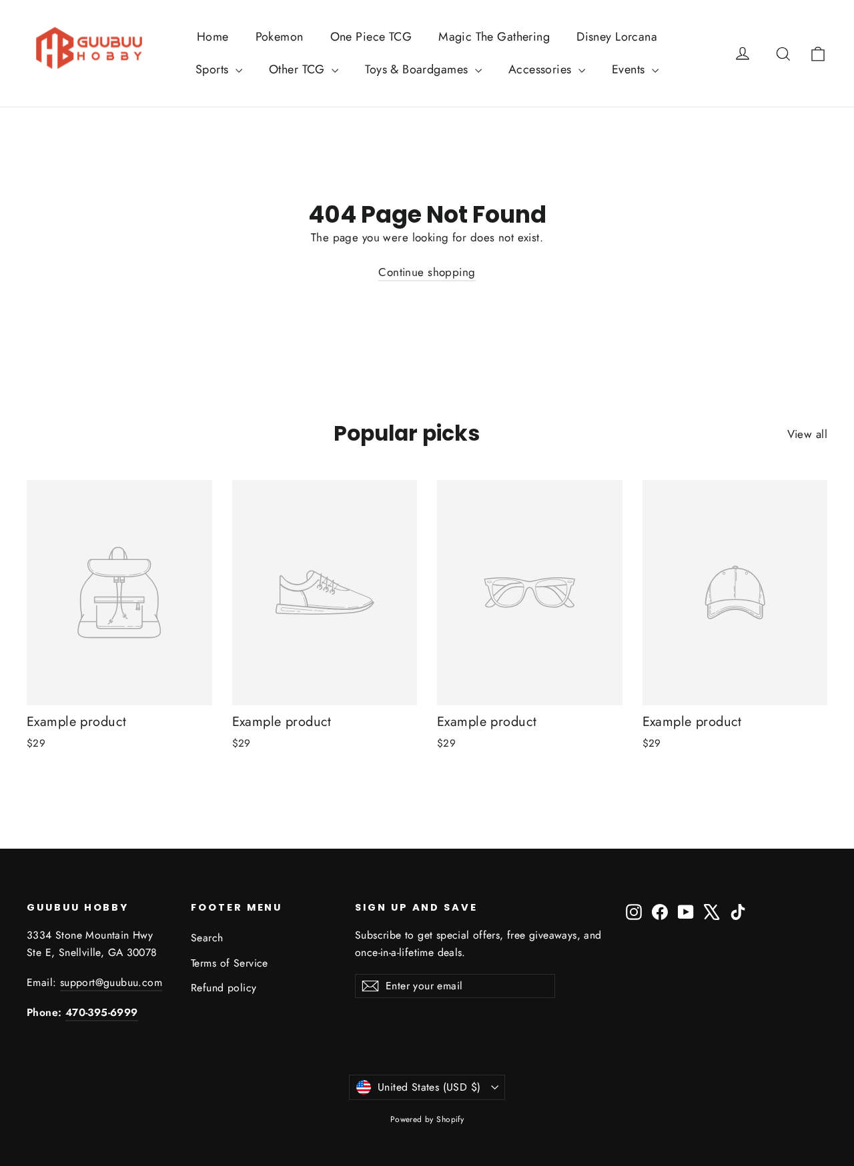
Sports (213, 69)
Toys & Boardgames (418, 69)
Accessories (541, 69)
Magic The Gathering (494, 36)
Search (207, 937)
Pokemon (280, 36)
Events (630, 69)
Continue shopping (426, 272)
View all (807, 434)
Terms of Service (229, 963)
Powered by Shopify (427, 1119)
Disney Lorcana (616, 36)
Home (213, 36)
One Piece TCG (371, 36)
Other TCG (298, 69)
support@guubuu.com (111, 982)
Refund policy (224, 987)
